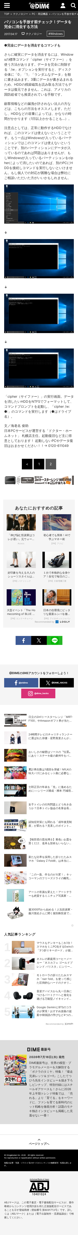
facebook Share (23, 640)
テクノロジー (20, 13)
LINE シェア (54, 640)
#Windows (55, 33)
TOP (6, 13)
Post (39, 640)
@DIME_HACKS (59, 682)
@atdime (23, 682)
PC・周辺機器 (40, 13)
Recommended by (45, 621)
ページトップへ (39, 1143)
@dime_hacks (41, 693)
